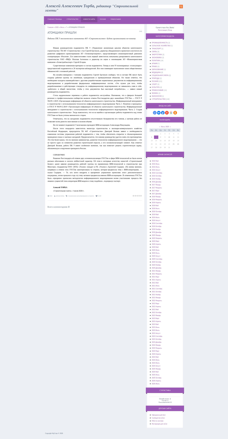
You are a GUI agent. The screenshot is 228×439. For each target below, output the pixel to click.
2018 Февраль (157, 199)
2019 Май (155, 214)
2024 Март (155, 351)
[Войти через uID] (155, 113)
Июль (62, 27)
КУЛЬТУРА (156, 87)
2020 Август (156, 256)
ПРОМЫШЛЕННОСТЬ (160, 43)
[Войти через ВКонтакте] (159, 113)
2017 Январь (156, 185)
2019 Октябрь (157, 226)
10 (169, 137)
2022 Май (155, 309)
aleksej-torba (60, 196)
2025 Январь (156, 369)
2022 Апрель (156, 306)
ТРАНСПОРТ (156, 49)
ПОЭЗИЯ (155, 81)
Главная (50, 27)
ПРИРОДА (155, 78)
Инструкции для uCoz (159, 424)
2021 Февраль (157, 274)
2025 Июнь (155, 375)
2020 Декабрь (157, 268)
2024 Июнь (155, 360)
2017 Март (155, 191)
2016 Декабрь (157, 182)
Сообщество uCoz (158, 418)
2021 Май (155, 283)
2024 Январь (156, 345)
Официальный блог (159, 415)
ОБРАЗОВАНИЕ (158, 69)
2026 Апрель (156, 381)
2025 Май (155, 372)
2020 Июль (156, 253)
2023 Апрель (156, 321)
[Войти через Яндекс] (167, 113)
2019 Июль (156, 217)
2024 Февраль (157, 348)
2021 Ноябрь (156, 295)
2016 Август (156, 170)
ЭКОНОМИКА (157, 57)
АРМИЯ (154, 63)
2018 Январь (156, 197)
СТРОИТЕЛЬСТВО (159, 99)
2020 (56, 27)
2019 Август (156, 220)
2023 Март (155, 318)
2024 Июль (156, 363)
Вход (170, 30)
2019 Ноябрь (156, 229)
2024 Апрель (156, 354)
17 (169, 140)
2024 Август (156, 366)
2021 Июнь (155, 286)
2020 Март (155, 241)
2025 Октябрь (157, 378)
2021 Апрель (156, 280)
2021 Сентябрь (157, 289)
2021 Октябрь (157, 292)
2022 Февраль (157, 300)
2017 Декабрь (157, 194)
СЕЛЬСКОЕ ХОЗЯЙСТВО (161, 46)
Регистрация (162, 30)
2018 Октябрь (157, 211)
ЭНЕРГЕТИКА (157, 54)
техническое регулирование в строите (81, 196)
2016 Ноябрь (156, 179)
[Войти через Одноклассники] (175, 113)
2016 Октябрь (157, 176)
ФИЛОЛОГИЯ (157, 96)
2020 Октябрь (157, 262)
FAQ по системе (157, 421)
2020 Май (155, 247)
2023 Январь (156, 315)
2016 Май (155, 161)
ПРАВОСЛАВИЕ (158, 90)
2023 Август (156, 333)
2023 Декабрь (157, 342)
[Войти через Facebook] (163, 113)
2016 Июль (156, 167)
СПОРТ (154, 84)
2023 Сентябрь (157, 336)
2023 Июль (156, 330)
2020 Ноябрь (156, 265)
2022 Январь (156, 297)
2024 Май (155, 357)
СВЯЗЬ (154, 51)
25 (173, 144)
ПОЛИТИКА (156, 60)
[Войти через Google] (171, 113)
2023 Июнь (155, 327)
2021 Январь (156, 271)
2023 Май (155, 324)
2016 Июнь (155, 164)
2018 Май (155, 205)
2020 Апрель (156, 244)
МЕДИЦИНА (156, 72)
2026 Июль (156, 384)
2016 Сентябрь (157, 173)
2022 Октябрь (157, 312)
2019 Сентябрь (157, 223)
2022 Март (155, 303)
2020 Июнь (155, 250)
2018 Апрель (156, 202)
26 (178, 144)
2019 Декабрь (157, 232)
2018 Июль (156, 208)
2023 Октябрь (157, 339)
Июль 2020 (165, 127)
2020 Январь (156, 235)
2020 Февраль (157, 238)
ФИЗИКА (155, 93)
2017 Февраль (157, 188)
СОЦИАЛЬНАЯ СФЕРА (160, 75)
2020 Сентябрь (157, 259)
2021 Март (155, 277)
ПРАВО (154, 66)
